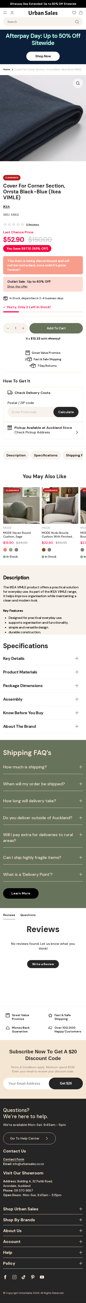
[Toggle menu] (6, 12)
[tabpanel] (44, 523)
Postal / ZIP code (21, 403)
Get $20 (66, 1083)
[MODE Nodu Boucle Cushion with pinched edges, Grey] (60, 505)
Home (6, 69)
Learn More (20, 893)
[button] (21, 224)
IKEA (6, 207)
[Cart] (80, 12)
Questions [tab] (28, 915)
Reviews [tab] (9, 915)
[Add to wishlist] (35, 491)
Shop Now (43, 56)
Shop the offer (17, 286)
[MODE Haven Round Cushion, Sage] (21, 505)
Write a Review (45, 965)
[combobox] (43, 21)
